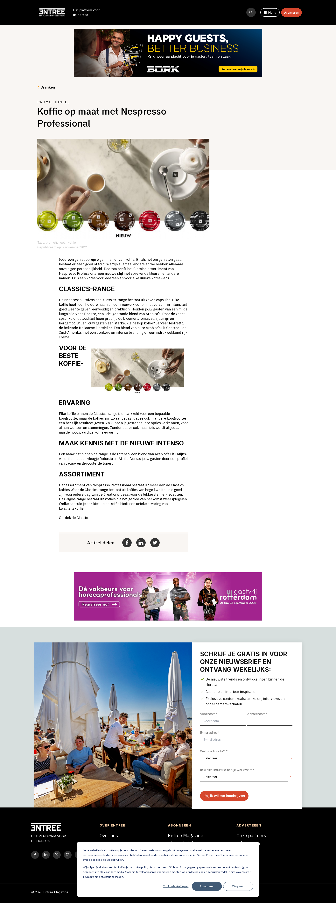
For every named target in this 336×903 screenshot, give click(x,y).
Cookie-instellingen (175, 886)
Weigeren (238, 886)
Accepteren (207, 886)
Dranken (48, 87)
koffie (72, 242)
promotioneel (56, 242)
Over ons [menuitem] (109, 835)
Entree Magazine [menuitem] (185, 835)
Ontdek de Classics (74, 517)
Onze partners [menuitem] (251, 835)
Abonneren (291, 12)
